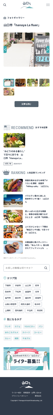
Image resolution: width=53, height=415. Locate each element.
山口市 (28, 285)
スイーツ (26, 332)
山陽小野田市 (10, 304)
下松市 (18, 292)
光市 (37, 292)
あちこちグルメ (11, 332)
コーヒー (38, 332)
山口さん (27, 5)
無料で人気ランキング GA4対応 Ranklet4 (19, 258)
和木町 (37, 304)
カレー (8, 338)
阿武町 (40, 310)
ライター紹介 (16, 393)
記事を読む (26, 104)
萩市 (37, 285)
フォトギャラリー (16, 17)
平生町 (30, 310)
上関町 (8, 310)
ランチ (8, 326)
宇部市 (18, 285)
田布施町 (19, 310)
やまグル (26, 338)
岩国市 (28, 292)
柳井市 (18, 298)
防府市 (8, 292)
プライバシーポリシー (20, 396)
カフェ (17, 326)
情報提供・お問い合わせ (32, 393)
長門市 (8, 298)
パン (41, 326)
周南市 (38, 298)
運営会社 (38, 396)
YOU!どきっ (29, 326)
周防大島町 (25, 304)
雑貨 (16, 338)
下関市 (8, 285)
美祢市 (28, 298)
